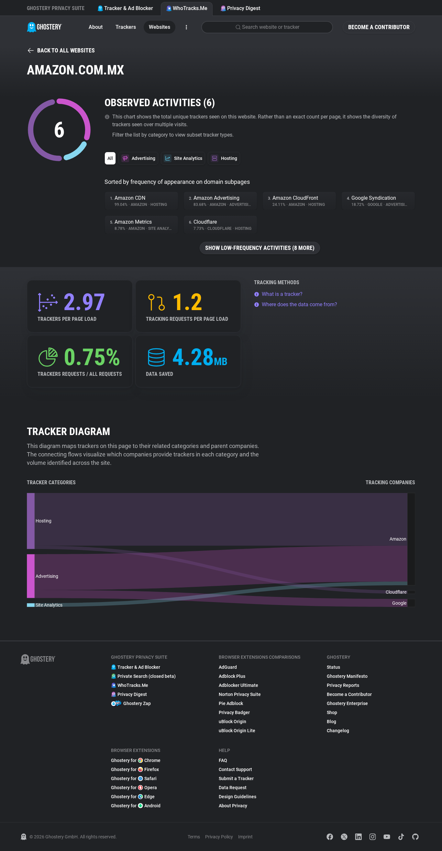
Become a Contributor (379, 27)
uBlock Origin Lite (237, 730)
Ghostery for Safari (134, 778)
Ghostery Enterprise (347, 703)
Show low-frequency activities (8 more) (260, 247)
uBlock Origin (232, 721)
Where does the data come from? (299, 304)
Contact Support (235, 769)
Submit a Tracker (236, 778)
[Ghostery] (44, 27)
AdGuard (228, 667)
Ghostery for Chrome (135, 760)
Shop (332, 712)
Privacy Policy (219, 836)
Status (333, 667)
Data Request (233, 787)
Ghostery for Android (135, 805)
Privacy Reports (343, 685)
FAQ (223, 760)
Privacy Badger (234, 712)
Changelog (338, 730)
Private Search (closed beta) (146, 676)
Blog (331, 721)
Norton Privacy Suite (240, 694)
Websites (159, 27)
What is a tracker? (282, 294)
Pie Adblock (231, 703)
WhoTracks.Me (190, 8)
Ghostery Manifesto (347, 676)
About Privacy (233, 805)
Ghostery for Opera (134, 787)
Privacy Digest (243, 8)
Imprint (245, 836)
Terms (194, 836)
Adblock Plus (232, 676)
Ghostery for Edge (133, 796)
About (96, 27)
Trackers (126, 27)
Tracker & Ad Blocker (128, 8)
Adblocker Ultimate (238, 685)
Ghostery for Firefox (135, 769)
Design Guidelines (237, 796)
